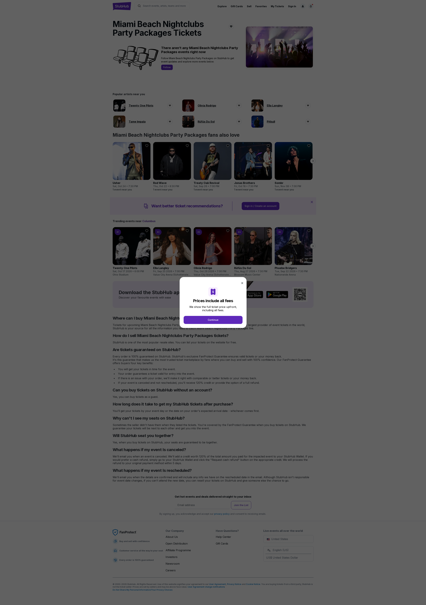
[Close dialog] (242, 283)
